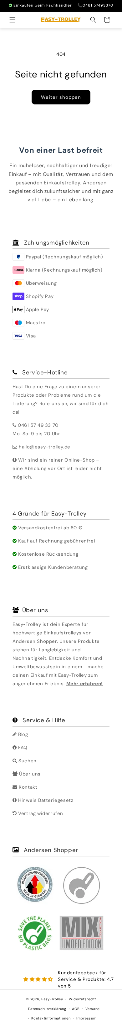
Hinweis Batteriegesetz (45, 800)
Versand (92, 1009)
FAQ (22, 747)
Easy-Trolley (52, 999)
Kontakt (27, 787)
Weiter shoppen (61, 97)
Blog (22, 734)
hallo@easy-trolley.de (44, 447)
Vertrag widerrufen (40, 813)
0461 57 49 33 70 (38, 425)
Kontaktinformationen (50, 1018)
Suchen (27, 761)
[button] (12, 20)
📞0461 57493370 (95, 5)
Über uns (29, 774)
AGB (75, 1009)
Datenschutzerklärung (47, 1009)
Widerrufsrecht (82, 999)
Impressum (86, 1018)
